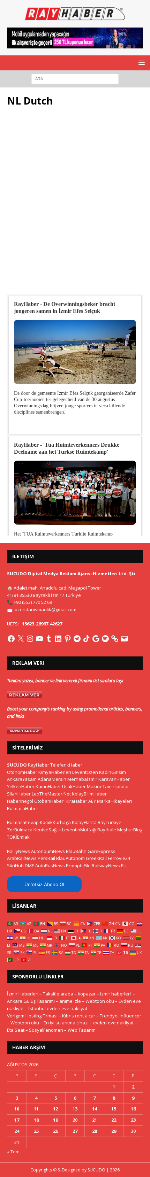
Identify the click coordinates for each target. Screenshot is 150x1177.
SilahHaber (19, 794)
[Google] (96, 638)
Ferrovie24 (119, 858)
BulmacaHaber (22, 808)
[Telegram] (77, 638)
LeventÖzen (85, 772)
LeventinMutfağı (79, 829)
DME (29, 865)
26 (55, 1131)
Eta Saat (15, 1030)
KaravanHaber (114, 779)
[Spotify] (105, 638)
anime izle (70, 1001)
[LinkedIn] (58, 638)
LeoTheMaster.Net (51, 794)
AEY (92, 801)
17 (16, 1120)
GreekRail (96, 858)
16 (133, 1109)
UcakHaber (74, 786)
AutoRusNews (50, 865)
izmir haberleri (115, 994)
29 (113, 1131)
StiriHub (15, 865)
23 (133, 1120)
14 (94, 1109)
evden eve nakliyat (113, 1023)
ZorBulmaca (19, 829)
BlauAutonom (70, 858)
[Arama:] (75, 78)
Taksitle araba (58, 994)
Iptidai (121, 786)
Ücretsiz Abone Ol (44, 884)
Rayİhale (106, 829)
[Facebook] (11, 638)
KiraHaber (77, 801)
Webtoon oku (99, 1001)
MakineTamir (100, 786)
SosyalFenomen (46, 1030)
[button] (140, 62)
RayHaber (38, 765)
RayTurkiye (109, 822)
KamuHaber (48, 786)
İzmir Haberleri (22, 994)
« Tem (13, 1151)
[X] (20, 638)
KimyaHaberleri (54, 772)
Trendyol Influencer (120, 1016)
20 (75, 1120)
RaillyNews (18, 851)
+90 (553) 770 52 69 (33, 602)
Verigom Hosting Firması (32, 1016)
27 (75, 1131)
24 (16, 1131)
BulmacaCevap (23, 822)
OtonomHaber (22, 772)
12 (55, 1109)
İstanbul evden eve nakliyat (57, 1008)
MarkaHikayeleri (114, 801)
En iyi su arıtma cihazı (66, 1023)
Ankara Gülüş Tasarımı (31, 1001)
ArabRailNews (22, 858)
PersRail (46, 858)
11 (36, 1109)
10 (16, 1109)
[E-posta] (124, 638)
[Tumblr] (49, 638)
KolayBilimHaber (89, 794)
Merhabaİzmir (82, 779)
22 (113, 1120)
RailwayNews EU (109, 865)
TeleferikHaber (66, 765)
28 (94, 1131)
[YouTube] (39, 638)
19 (55, 1120)
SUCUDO (17, 765)
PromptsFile (78, 865)
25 (36, 1131)
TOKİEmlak (18, 837)
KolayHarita (84, 822)
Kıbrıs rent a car (78, 1016)
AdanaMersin (52, 779)
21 (94, 1120)
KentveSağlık (47, 829)
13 (75, 1109)
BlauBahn (76, 851)
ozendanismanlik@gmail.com (45, 609)
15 (113, 1109)
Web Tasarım (82, 1030)
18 (36, 1120)
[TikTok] (86, 638)
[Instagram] (30, 638)
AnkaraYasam (22, 779)
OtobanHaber (48, 801)
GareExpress (101, 851)
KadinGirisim (112, 772)
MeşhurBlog (129, 829)
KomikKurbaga (55, 822)
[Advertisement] (75, 204)
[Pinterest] (67, 638)
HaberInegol (20, 801)
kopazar (87, 994)
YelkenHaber (21, 786)
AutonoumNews (48, 851)
